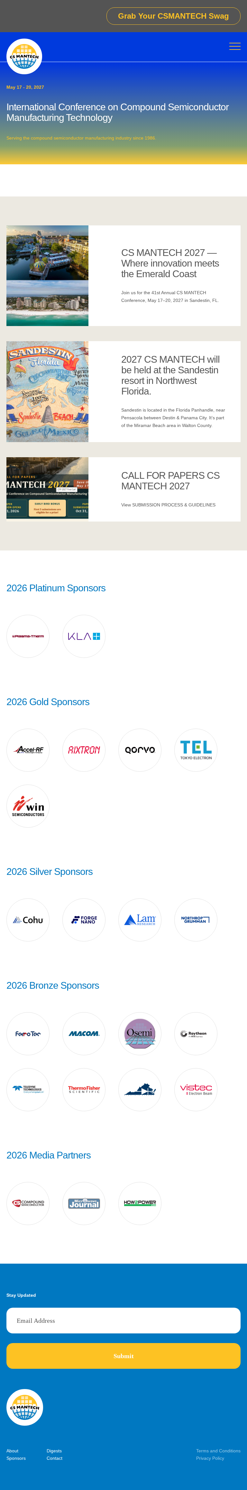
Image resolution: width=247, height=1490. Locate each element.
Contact (54, 1458)
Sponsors (16, 1458)
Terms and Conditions (218, 1450)
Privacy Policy (210, 1458)
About (12, 1450)
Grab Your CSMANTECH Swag (173, 16)
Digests (54, 1450)
